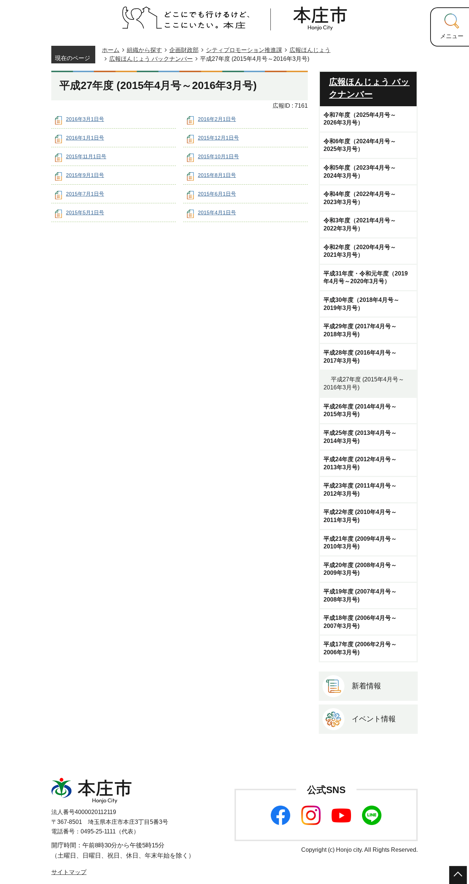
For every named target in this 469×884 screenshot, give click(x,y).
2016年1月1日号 (85, 138)
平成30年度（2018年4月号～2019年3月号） (361, 304)
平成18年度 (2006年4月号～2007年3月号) (360, 622)
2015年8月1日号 (217, 175)
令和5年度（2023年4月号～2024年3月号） (360, 171)
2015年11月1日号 (86, 156)
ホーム (110, 50)
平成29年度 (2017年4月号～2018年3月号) (360, 330)
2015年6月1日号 (217, 194)
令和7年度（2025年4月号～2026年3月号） (360, 119)
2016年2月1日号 (217, 119)
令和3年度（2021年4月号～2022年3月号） (360, 224)
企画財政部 (184, 50)
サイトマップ (68, 872)
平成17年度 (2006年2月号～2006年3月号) (360, 648)
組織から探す (144, 50)
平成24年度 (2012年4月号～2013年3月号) (360, 463)
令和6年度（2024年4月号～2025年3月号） (360, 145)
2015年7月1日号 (85, 194)
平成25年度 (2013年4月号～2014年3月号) (360, 437)
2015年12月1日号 (218, 138)
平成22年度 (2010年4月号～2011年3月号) (360, 516)
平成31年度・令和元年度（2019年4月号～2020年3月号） (366, 277)
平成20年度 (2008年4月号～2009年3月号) (360, 569)
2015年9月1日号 (85, 175)
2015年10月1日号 (218, 156)
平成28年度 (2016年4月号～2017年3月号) (360, 356)
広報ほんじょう (309, 50)
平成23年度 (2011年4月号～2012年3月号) (360, 489)
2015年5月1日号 (85, 212)
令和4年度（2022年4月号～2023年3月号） (360, 198)
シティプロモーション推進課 (244, 50)
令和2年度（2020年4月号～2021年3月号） (360, 251)
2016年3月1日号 (85, 119)
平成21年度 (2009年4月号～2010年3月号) (360, 543)
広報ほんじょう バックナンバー (151, 59)
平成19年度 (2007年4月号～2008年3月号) (360, 595)
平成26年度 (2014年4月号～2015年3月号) (360, 410)
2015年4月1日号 (217, 212)
